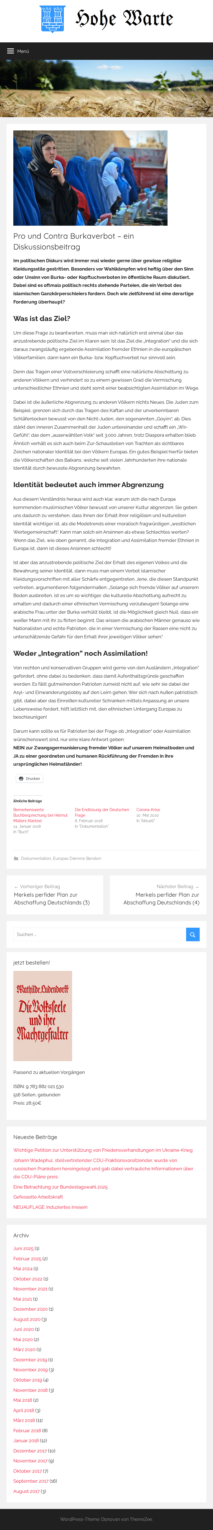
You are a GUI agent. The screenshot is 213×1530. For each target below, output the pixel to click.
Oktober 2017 (27, 1471)
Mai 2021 (22, 1299)
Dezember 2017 (30, 1451)
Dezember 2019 (30, 1359)
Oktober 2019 (27, 1380)
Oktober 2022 (27, 1279)
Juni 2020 (23, 1329)
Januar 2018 (26, 1440)
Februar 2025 (27, 1258)
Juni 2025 (23, 1248)
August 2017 (26, 1491)
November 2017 (30, 1461)
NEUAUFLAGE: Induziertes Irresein (50, 1207)
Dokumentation (36, 858)
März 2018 (24, 1420)
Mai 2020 (23, 1339)
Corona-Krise (148, 810)
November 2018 (30, 1390)
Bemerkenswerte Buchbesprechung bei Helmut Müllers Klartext (40, 815)
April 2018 (23, 1410)
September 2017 (31, 1481)
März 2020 (24, 1349)
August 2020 (26, 1319)
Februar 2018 (27, 1430)
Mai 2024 (22, 1268)
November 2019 (30, 1369)
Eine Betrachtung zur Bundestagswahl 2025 (60, 1187)
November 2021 (30, 1289)
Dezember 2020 (30, 1309)
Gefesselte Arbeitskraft (38, 1197)
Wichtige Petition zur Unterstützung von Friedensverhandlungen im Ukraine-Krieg (103, 1150)
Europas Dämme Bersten (77, 858)
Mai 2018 (22, 1400)
